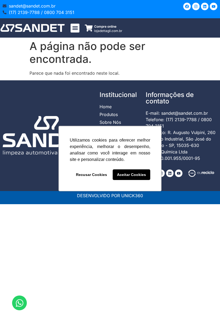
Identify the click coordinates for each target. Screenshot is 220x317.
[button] (75, 28)
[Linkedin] (204, 6)
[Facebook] (187, 6)
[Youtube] (213, 6)
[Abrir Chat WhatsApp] (19, 303)
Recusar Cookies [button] (91, 174)
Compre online (105, 26)
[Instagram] (196, 6)
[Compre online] (89, 28)
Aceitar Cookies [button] (131, 174)
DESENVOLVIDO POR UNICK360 (110, 195)
